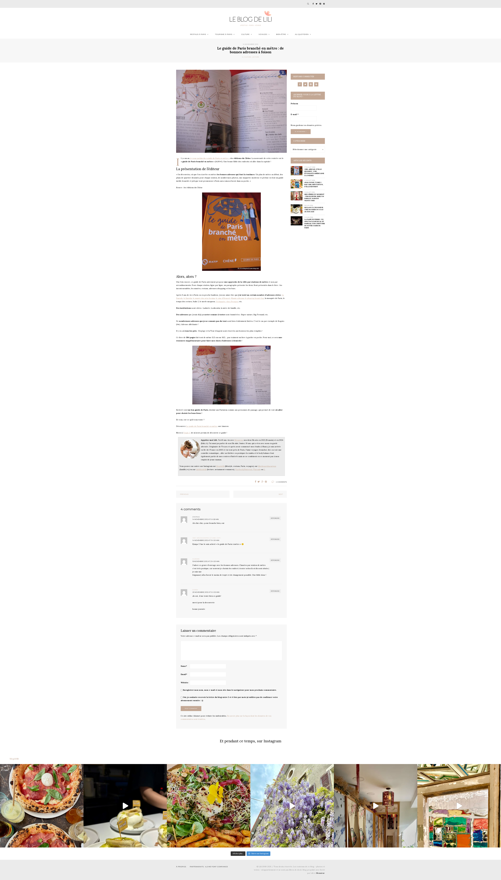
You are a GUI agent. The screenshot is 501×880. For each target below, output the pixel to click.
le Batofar (188, 298)
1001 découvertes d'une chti (206, 538)
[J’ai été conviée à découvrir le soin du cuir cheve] (375, 806)
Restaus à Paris (198, 34)
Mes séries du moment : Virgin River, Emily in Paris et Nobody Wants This (314, 197)
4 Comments (281, 482)
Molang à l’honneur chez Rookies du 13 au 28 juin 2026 (313, 209)
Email (184, 674)
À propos (181, 867)
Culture (245, 34)
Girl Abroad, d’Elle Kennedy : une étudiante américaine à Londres (314, 172)
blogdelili (220, 466)
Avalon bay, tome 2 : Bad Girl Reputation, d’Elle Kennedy (313, 184)
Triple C (186, 433)
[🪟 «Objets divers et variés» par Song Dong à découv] (459, 806)
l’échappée (220, 301)
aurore (196, 559)
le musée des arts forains (204, 298)
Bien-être (281, 34)
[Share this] (255, 481)
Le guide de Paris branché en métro (201, 426)
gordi (195, 590)
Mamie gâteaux (237, 298)
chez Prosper (232, 301)
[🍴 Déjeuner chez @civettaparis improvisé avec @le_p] (42, 806)
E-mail (295, 114)
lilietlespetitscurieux (267, 466)
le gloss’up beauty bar (254, 298)
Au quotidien (302, 34)
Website (184, 682)
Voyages (263, 34)
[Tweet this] (259, 481)
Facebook (239, 469)
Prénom (294, 103)
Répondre (275, 518)
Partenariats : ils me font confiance (209, 867)
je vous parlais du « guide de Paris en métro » (210, 158)
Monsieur (239, 440)
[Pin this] (267, 481)
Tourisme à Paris (223, 34)
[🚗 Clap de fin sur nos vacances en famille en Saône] (292, 806)
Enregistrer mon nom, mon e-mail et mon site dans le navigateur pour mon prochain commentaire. (230, 690)
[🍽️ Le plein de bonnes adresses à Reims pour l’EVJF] (208, 806)
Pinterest (248, 469)
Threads (256, 469)
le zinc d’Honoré (223, 298)
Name (184, 666)
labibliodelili (201, 469)
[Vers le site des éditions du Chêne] (231, 231)
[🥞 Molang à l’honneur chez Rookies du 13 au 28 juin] (125, 806)
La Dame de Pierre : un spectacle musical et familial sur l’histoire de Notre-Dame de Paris (314, 223)
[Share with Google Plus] (263, 481)
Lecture (255, 57)
